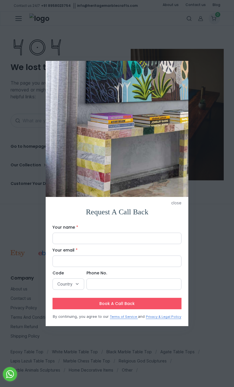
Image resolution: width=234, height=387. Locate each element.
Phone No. (96, 273)
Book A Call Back (117, 303)
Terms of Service (124, 317)
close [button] (176, 202)
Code (58, 273)
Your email (65, 250)
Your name (65, 227)
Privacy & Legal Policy (163, 317)
